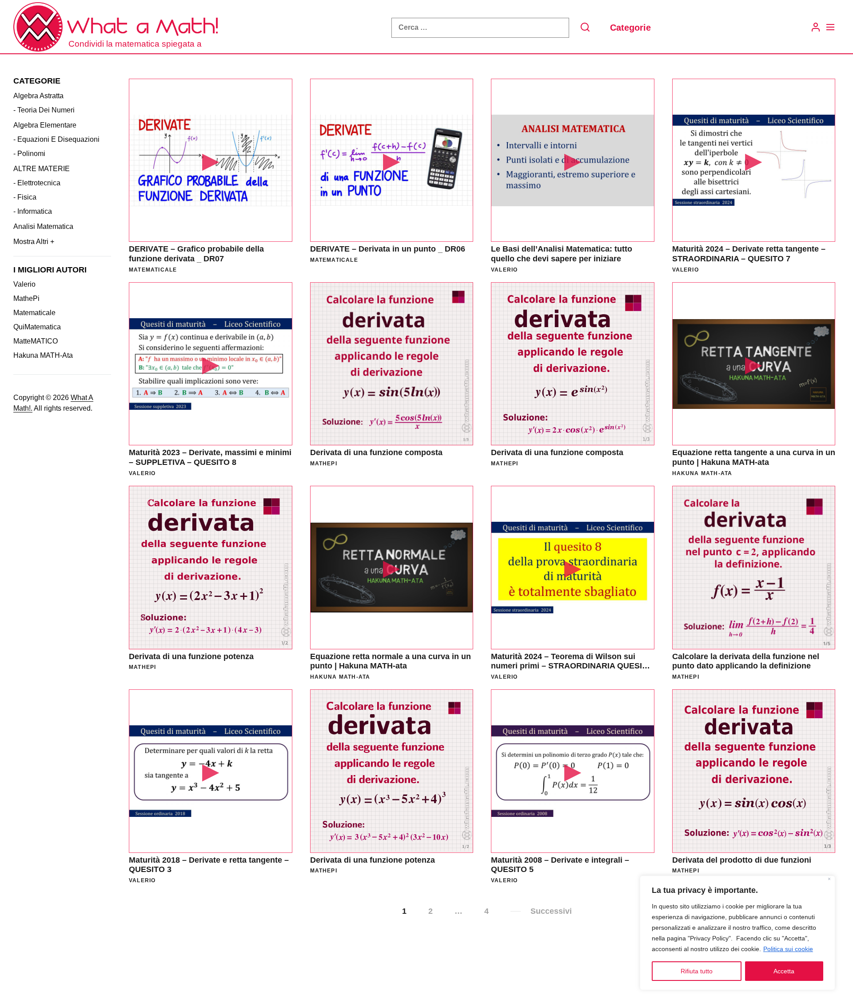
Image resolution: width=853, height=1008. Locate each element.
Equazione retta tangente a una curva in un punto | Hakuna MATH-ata (753, 457)
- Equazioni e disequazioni (56, 139)
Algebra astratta (38, 95)
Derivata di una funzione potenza (191, 656)
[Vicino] (829, 880)
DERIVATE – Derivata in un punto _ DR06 (387, 248)
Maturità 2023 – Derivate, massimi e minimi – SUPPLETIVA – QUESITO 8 (210, 457)
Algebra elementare (44, 124)
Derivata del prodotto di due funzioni (741, 860)
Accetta (783, 971)
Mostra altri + (33, 241)
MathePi (26, 298)
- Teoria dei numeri (44, 109)
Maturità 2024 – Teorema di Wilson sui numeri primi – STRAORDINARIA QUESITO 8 (572, 666)
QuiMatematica (37, 327)
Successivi (551, 911)
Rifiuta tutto (697, 971)
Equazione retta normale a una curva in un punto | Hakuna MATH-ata (390, 661)
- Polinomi (29, 153)
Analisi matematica (43, 226)
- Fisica (24, 196)
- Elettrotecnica (36, 182)
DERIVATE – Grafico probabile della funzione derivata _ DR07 (196, 253)
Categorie (630, 27)
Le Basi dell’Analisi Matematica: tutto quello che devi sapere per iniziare (561, 253)
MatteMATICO (35, 341)
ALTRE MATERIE (41, 168)
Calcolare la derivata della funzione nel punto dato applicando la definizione (745, 661)
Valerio (24, 284)
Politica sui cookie (788, 948)
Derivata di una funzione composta (376, 452)
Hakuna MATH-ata (43, 355)
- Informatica (32, 211)
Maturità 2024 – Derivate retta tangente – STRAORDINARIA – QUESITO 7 (748, 253)
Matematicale (34, 312)
